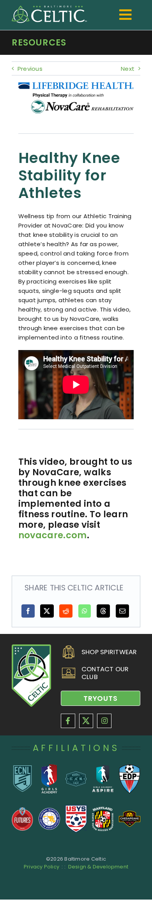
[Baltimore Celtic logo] (49, 8)
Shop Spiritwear (109, 652)
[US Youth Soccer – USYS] (76, 808)
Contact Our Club (105, 673)
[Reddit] (65, 611)
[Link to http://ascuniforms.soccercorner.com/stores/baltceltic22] (66, 673)
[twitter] (86, 721)
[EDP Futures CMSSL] (22, 810)
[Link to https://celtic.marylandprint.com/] (66, 652)
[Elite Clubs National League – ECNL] (22, 768)
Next (127, 69)
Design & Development (98, 866)
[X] (46, 611)
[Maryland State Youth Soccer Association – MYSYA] (102, 809)
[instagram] (104, 721)
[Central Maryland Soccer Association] (49, 810)
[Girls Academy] (49, 767)
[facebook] (68, 721)
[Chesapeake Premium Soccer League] (129, 809)
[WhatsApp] (84, 611)
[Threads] (103, 611)
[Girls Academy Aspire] (102, 768)
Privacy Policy (41, 866)
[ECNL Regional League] (76, 774)
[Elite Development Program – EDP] (129, 767)
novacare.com (52, 535)
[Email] (122, 611)
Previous (30, 69)
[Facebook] (28, 611)
